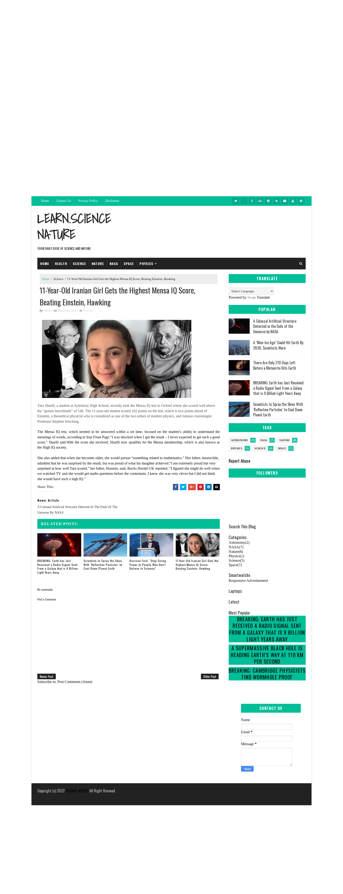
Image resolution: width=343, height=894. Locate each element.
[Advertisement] (172, 32)
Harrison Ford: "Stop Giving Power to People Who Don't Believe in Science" (148, 565)
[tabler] (243, 200)
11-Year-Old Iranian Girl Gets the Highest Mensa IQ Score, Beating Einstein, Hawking (197, 565)
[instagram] (268, 200)
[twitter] (235, 200)
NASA (263, 440)
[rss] (276, 200)
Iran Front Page (97, 437)
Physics (236, 448)
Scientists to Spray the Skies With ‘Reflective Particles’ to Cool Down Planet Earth (103, 565)
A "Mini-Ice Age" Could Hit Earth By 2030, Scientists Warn (278, 345)
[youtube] (292, 200)
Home (45, 201)
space (129, 263)
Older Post (209, 676)
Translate (263, 297)
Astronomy (239, 440)
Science (79, 263)
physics (146, 263)
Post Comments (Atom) (74, 682)
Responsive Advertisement (248, 581)
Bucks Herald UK (140, 468)
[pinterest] (301, 200)
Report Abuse (239, 461)
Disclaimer (112, 201)
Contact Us (63, 201)
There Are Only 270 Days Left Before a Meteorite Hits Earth (274, 365)
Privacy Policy (88, 201)
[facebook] (252, 200)
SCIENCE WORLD (77, 791)
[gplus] (260, 200)
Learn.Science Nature (74, 226)
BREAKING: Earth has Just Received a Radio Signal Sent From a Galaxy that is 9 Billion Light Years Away (57, 566)
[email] (284, 200)
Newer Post (46, 676)
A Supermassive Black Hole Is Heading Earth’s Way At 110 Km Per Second (267, 654)
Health (61, 263)
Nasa (114, 263)
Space (282, 448)
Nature (98, 263)
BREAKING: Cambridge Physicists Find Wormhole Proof (267, 674)
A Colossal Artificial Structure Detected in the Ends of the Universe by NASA (274, 326)
